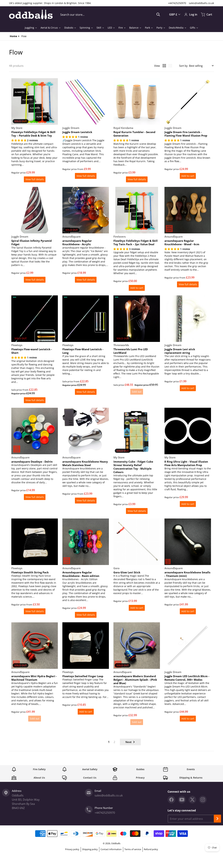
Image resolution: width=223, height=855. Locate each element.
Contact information (111, 849)
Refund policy (151, 849)
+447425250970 (177, 3)
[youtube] (182, 799)
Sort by (183, 65)
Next (128, 742)
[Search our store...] (158, 14)
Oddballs (115, 843)
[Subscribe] (217, 819)
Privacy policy (72, 849)
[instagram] (203, 799)
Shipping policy (90, 849)
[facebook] (171, 799)
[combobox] (110, 14)
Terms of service (132, 849)
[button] (19, 140)
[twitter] (192, 799)
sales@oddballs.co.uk (201, 3)
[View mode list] (170, 66)
